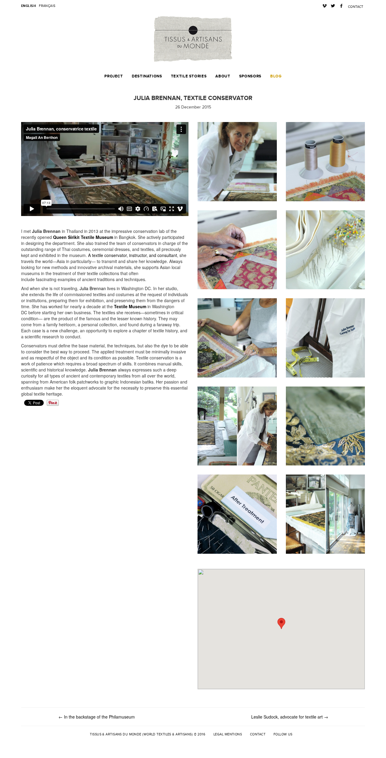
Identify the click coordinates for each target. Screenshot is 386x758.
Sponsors (250, 76)
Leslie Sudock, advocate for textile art (289, 717)
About (222, 76)
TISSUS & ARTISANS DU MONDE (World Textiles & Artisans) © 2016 (147, 734)
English (28, 6)
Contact (257, 734)
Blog (276, 76)
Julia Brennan (93, 288)
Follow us (283, 734)
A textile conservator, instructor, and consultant (132, 255)
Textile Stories (189, 76)
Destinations (147, 76)
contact (355, 7)
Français (47, 6)
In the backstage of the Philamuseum (97, 717)
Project (113, 76)
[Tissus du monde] (193, 39)
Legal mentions (228, 734)
